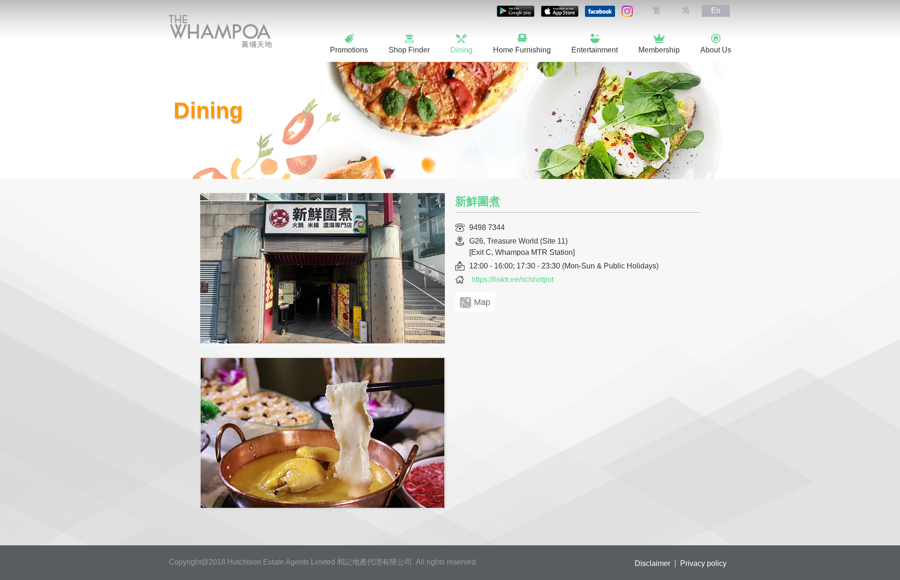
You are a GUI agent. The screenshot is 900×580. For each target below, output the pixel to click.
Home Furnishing (522, 50)
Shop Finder (409, 50)
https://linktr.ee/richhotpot (513, 279)
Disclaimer (652, 563)
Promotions (349, 50)
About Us (715, 50)
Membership (659, 50)
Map (482, 302)
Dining (461, 50)
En (715, 11)
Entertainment (594, 50)
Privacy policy (703, 563)
